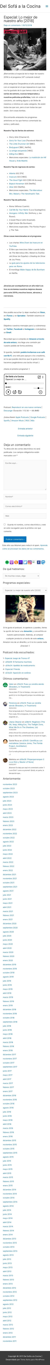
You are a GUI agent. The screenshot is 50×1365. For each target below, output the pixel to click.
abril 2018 (7, 1038)
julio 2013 (7, 1259)
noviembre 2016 (10, 1100)
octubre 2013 (8, 1247)
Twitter (9, 329)
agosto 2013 (8, 1255)
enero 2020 (8, 960)
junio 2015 (7, 1165)
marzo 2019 (8, 997)
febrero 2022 (8, 866)
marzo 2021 (8, 911)
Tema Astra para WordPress (32, 1359)
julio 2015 (7, 1161)
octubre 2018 (8, 1018)
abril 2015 (7, 1173)
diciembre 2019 (9, 964)
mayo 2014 (8, 1218)
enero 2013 (8, 1284)
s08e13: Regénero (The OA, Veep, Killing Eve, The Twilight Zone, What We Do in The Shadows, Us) (27, 724)
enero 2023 (8, 825)
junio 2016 (7, 1116)
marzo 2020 (8, 952)
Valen (11, 684)
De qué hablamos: (14, 569)
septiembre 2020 (10, 928)
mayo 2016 (8, 1120)
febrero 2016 (8, 1132)
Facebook (18, 329)
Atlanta (12, 173)
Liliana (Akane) (15, 722)
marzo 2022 (8, 862)
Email (8, 332)
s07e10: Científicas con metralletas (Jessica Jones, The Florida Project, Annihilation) (25, 743)
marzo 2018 (8, 1042)
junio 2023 (7, 805)
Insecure (13, 177)
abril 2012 (7, 1321)
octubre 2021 (8, 883)
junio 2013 (7, 1263)
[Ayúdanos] (25, 608)
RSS (27, 420)
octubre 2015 (8, 1149)
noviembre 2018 (10, 1014)
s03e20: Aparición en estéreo (18, 673)
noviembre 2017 (10, 1059)
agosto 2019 (8, 977)
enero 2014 (8, 1234)
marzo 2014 (8, 1226)
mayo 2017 (7, 1075)
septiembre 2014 (10, 1202)
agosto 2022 (8, 842)
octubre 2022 (9, 838)
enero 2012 (8, 1333)
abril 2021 (7, 907)
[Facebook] (39, 562)
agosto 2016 (8, 1108)
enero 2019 (8, 1005)
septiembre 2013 (10, 1251)
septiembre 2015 (10, 1153)
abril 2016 (7, 1124)
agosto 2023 (8, 797)
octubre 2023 (9, 788)
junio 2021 (7, 899)
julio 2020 (7, 936)
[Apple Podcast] (12, 562)
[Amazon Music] (21, 562)
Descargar (8, 411)
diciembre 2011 (9, 1337)
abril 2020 (7, 948)
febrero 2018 (8, 1046)
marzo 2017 (8, 1083)
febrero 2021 (8, 915)
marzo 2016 (8, 1128)
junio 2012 (7, 1312)
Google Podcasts (38, 417)
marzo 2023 (8, 817)
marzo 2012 (8, 1325)
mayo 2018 (7, 1034)
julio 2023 (7, 801)
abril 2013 (7, 1271)
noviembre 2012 (10, 1292)
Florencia (13, 703)
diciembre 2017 (9, 1054)
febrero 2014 (8, 1231)
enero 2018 (8, 1050)
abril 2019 (7, 993)
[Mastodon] (43, 562)
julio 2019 (7, 981)
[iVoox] (16, 562)
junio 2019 (7, 985)
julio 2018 (7, 1026)
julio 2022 (7, 846)
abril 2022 (7, 858)
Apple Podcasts (22, 417)
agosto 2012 (8, 1304)
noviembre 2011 (9, 1341)
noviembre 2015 (10, 1144)
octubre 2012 (8, 1296)
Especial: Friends (12, 669)
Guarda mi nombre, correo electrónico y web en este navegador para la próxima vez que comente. (25, 528)
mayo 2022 (8, 854)
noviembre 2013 (10, 1243)
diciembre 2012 (9, 1288)
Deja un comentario (12, 25)
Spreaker (21, 316)
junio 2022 (7, 850)
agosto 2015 (8, 1157)
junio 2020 (7, 940)
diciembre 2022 (9, 829)
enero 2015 (8, 1185)
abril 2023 (7, 813)
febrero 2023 (8, 821)
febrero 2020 (8, 956)
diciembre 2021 (9, 874)
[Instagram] (30, 562)
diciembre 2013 (9, 1239)
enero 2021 (8, 919)
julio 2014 (7, 1210)
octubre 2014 (8, 1198)
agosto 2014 (8, 1206)
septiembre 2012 (10, 1300)
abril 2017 (7, 1079)
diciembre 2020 (9, 923)
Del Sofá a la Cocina (20, 6)
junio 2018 (7, 1030)
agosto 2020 (8, 932)
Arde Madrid (22, 161)
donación (28, 631)
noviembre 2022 (10, 833)
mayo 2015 (7, 1169)
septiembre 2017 (10, 1067)
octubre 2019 (8, 973)
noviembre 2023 (10, 784)
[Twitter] (25, 562)
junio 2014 (7, 1214)
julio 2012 (7, 1308)
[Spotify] (7, 562)
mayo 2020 (8, 944)
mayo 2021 (7, 903)
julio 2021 (7, 895)
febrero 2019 (8, 1001)
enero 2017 (8, 1091)
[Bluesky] (34, 562)
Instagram (29, 329)
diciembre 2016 (9, 1095)
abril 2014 (7, 1222)
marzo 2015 (8, 1177)
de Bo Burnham (32, 270)
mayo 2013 (8, 1267)
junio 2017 (7, 1071)
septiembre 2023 (10, 793)
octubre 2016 (8, 1104)
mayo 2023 (8, 809)
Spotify (7, 420)
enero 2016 (8, 1136)
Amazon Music (17, 420)
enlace (40, 638)
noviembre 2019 (10, 969)
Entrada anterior (25, 428)
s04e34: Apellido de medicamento (20, 665)
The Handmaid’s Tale (30, 194)
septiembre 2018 (10, 1022)
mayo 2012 (7, 1316)
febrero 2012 (8, 1329)
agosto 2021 (8, 891)
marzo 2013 (8, 1275)
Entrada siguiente (25, 435)
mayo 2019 (8, 989)
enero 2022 (8, 870)
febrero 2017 (8, 1087)
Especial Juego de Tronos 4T (17, 658)
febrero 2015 (8, 1181)
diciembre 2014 (9, 1190)
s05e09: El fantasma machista (18, 662)
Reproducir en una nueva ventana (26, 407)
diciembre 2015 (9, 1140)
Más (32, 420)
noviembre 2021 (10, 878)
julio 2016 (7, 1112)
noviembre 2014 (10, 1194)
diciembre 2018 (9, 1009)
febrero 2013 (8, 1280)
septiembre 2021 (10, 887)
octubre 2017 (8, 1063)
